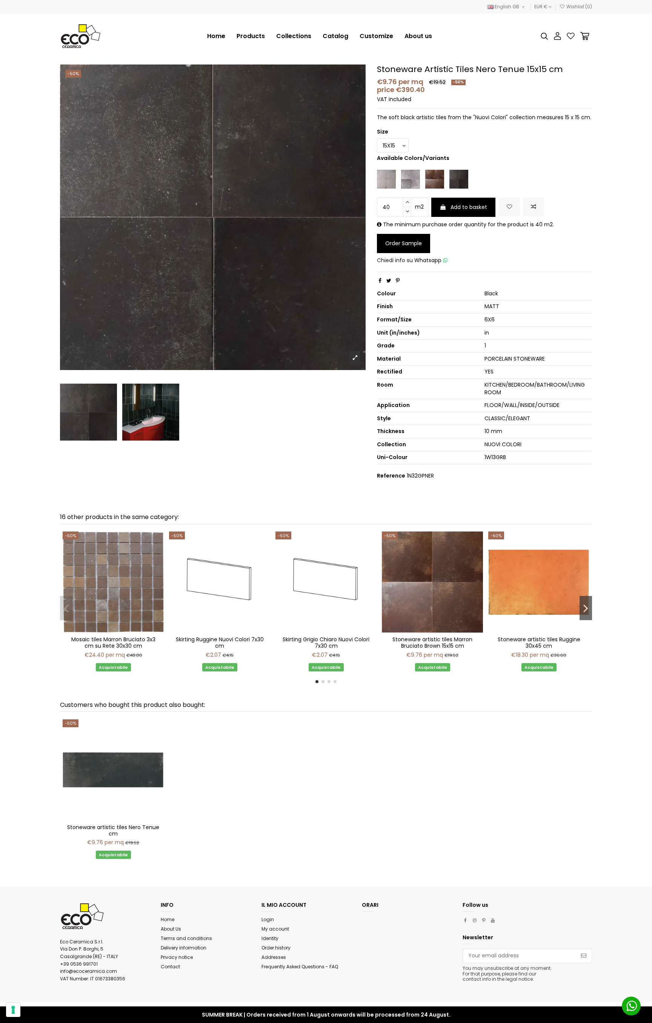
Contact (170, 966)
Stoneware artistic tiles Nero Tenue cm (113, 830)
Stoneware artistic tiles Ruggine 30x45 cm (539, 643)
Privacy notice (177, 957)
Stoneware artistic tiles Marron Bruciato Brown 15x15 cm (432, 643)
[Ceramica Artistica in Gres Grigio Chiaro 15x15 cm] (410, 179)
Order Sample (403, 243)
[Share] (379, 280)
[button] (294, 36)
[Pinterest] (398, 280)
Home (167, 919)
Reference (391, 475)
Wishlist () (578, 6)
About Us (171, 929)
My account (275, 929)
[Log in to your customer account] (557, 36)
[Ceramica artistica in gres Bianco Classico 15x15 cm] (386, 179)
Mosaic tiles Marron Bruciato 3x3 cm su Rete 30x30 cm (113, 643)
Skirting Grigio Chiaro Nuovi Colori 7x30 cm (326, 643)
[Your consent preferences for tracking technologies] (13, 1010)
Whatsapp (428, 260)
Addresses (273, 957)
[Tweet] (388, 280)
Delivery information (183, 948)
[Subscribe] (584, 956)
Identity (269, 938)
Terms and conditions (186, 938)
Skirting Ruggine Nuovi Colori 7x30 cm (220, 643)
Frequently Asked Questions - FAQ (299, 966)
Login (267, 919)
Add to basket (469, 207)
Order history (276, 948)
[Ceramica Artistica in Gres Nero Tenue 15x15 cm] (458, 179)
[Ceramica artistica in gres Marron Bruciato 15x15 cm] (434, 179)
